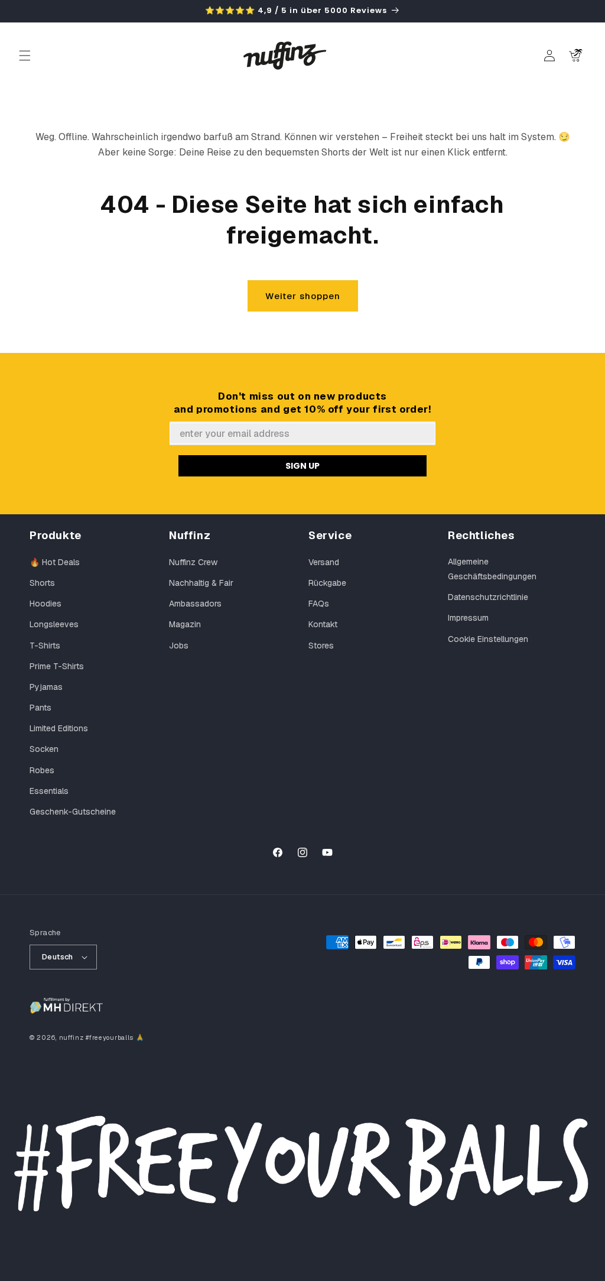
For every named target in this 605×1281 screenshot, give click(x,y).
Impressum (468, 617)
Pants (40, 707)
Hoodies (45, 603)
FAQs (318, 603)
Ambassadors (195, 603)
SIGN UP (302, 466)
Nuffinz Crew (193, 562)
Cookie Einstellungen (488, 639)
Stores (321, 645)
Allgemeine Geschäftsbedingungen (492, 569)
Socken (44, 749)
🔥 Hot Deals (55, 562)
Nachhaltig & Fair (201, 583)
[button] (25, 56)
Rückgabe (327, 583)
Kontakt (322, 624)
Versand (323, 562)
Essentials (49, 791)
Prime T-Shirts (57, 666)
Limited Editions (59, 728)
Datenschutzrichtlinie (488, 597)
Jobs (178, 645)
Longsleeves (54, 624)
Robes (42, 770)
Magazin (185, 624)
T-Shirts (45, 645)
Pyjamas (46, 687)
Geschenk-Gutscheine (73, 811)
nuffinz (71, 1037)
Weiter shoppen (302, 295)
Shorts (42, 583)
